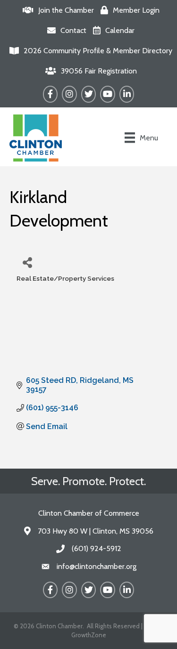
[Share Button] (27, 262)
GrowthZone (88, 635)
